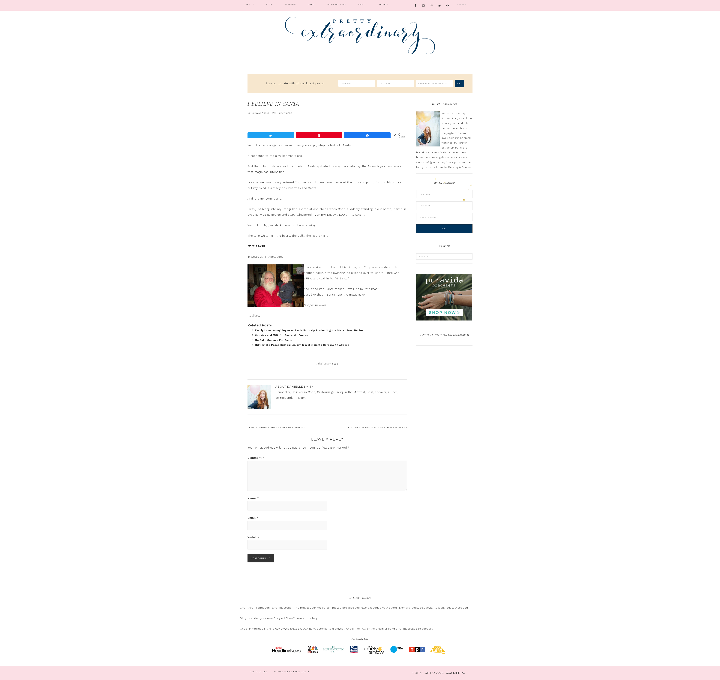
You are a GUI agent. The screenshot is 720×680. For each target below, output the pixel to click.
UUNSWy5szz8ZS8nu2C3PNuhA (295, 628)
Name (253, 498)
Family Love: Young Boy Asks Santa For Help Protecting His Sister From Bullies (309, 330)
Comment (256, 457)
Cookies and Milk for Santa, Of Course (281, 335)
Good (289, 113)
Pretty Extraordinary (360, 35)
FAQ (363, 628)
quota (393, 607)
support (427, 628)
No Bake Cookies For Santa (273, 340)
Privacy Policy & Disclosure (292, 672)
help (315, 618)
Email (253, 517)
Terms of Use (258, 672)
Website (254, 537)
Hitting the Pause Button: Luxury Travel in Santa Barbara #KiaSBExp (302, 345)
